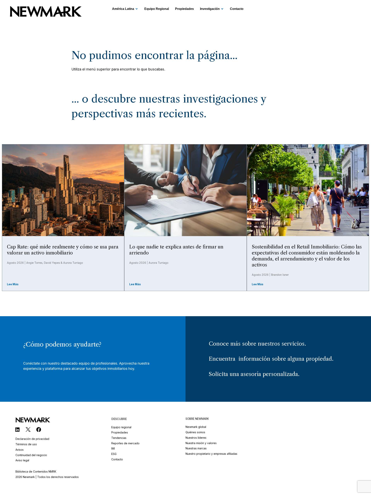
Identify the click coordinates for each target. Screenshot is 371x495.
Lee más (13, 284)
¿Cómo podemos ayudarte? (62, 344)
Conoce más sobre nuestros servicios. (257, 343)
